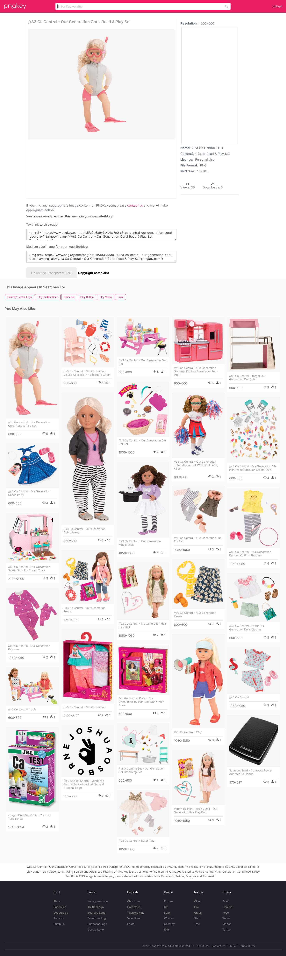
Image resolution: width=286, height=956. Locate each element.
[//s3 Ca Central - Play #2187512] (198, 681)
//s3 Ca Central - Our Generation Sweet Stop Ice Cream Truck (29, 568)
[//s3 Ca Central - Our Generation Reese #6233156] (198, 584)
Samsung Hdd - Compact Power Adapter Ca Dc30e (250, 772)
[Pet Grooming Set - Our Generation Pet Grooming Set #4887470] (143, 744)
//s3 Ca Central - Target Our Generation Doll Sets (247, 377)
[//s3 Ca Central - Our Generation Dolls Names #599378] (87, 458)
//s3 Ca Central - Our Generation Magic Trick (140, 542)
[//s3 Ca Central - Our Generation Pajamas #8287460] (32, 615)
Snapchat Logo (97, 923)
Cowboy (169, 923)
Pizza (57, 901)
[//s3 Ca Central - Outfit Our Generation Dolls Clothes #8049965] (253, 597)
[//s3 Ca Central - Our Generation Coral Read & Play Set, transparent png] (101, 84)
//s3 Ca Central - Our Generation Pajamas (29, 647)
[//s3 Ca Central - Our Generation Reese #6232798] (87, 577)
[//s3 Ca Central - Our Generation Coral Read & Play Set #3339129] (32, 367)
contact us (135, 205)
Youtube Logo (96, 912)
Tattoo (226, 929)
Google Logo (96, 929)
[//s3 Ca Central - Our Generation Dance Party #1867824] (32, 465)
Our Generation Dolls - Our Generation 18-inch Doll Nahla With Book (141, 702)
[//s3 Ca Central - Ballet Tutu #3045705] (143, 813)
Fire (196, 907)
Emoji (225, 901)
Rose (225, 912)
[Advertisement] (74, 168)
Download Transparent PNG (51, 273)
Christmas (133, 901)
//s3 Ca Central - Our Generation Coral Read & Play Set (29, 423)
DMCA (232, 945)
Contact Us (218, 945)
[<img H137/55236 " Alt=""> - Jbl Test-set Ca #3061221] (32, 769)
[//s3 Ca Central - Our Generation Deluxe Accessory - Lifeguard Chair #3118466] (87, 342)
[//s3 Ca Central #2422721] (253, 670)
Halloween (133, 907)
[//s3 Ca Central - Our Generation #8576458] (87, 666)
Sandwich (60, 907)
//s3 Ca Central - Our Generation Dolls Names (84, 530)
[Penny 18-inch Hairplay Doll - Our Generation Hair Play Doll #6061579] (198, 777)
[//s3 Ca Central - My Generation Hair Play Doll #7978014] (143, 591)
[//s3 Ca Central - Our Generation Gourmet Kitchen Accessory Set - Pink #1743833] (198, 340)
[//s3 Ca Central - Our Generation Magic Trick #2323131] (143, 500)
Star (196, 918)
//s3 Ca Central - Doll (21, 709)
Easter (131, 923)
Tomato (58, 918)
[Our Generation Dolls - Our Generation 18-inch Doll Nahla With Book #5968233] (143, 670)
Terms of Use (247, 945)
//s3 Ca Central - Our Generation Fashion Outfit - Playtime (250, 553)
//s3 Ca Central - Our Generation (84, 707)
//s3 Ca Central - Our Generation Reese (84, 609)
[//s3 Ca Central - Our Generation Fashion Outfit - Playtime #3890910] (253, 518)
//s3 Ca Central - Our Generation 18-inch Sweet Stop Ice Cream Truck (252, 468)
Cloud (198, 901)
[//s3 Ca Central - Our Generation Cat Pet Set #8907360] (143, 409)
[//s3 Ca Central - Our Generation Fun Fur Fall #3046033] (198, 510)
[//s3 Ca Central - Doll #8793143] (32, 686)
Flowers (227, 907)
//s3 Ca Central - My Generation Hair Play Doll (142, 625)
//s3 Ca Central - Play (188, 732)
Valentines (133, 918)
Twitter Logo (96, 907)
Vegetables (61, 912)
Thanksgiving (136, 912)
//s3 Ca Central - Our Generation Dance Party (29, 493)
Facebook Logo (97, 918)
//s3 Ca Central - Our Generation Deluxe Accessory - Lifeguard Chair (86, 372)
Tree (197, 923)
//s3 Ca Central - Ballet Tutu (136, 840)
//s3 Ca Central (239, 697)
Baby (167, 912)
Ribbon (226, 923)
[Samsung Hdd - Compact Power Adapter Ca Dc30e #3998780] (253, 741)
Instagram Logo (98, 901)
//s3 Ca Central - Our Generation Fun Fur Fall (197, 539)
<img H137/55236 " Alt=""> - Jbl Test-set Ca (29, 816)
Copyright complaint (93, 273)
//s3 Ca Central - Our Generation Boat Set (143, 362)
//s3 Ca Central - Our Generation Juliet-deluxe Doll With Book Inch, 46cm (196, 465)
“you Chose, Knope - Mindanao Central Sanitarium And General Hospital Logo (83, 784)
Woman (169, 918)
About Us (202, 945)
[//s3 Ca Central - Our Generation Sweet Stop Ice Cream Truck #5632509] (32, 538)
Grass (198, 912)
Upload (277, 6)
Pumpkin (59, 923)
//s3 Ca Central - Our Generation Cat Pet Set (142, 442)
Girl (166, 907)
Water (226, 918)
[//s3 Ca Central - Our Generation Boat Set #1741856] (143, 337)
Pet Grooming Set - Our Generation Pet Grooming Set (141, 770)
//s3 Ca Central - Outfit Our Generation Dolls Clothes (246, 627)
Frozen (168, 901)
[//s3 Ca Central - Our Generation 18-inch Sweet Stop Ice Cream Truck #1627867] (253, 430)
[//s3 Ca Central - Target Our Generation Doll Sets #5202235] (253, 344)
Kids (167, 929)
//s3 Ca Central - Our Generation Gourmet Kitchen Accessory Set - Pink (196, 371)
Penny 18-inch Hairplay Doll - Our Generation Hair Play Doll (195, 810)
